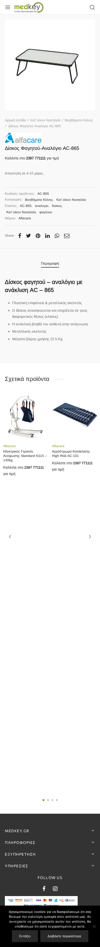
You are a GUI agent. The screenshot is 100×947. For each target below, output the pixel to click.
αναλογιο (42, 206)
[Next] (90, 536)
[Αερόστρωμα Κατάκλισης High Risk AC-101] (74, 416)
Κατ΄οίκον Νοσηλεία (45, 120)
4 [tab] (57, 800)
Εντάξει (25, 936)
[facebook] (44, 889)
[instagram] (55, 889)
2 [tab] (48, 800)
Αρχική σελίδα (15, 120)
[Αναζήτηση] (92, 7)
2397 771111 (36, 158)
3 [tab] (52, 800)
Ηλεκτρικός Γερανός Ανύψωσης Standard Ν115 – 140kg (25, 455)
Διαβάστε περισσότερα (64, 936)
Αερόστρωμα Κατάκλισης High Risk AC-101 (71, 453)
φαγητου (45, 212)
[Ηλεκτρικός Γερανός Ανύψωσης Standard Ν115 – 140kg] (25, 416)
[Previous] (10, 536)
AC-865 (26, 206)
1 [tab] (43, 800)
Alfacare (24, 218)
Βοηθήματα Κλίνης (79, 120)
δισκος (57, 206)
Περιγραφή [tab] (50, 263)
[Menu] (8, 7)
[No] (94, 926)
